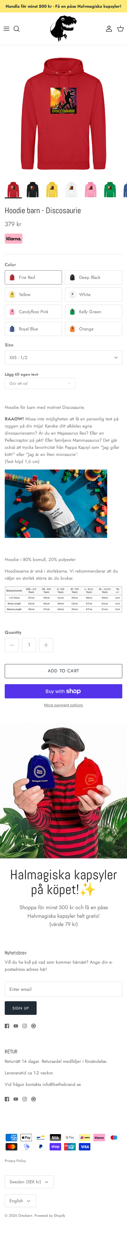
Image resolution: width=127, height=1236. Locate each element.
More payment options (63, 705)
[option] (63, 113)
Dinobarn (25, 1215)
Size (9, 345)
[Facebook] (7, 1026)
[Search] (19, 28)
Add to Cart (63, 671)
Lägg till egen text (21, 374)
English (16, 1201)
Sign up (20, 1008)
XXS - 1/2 (18, 357)
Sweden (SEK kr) (25, 1182)
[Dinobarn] (63, 28)
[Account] (107, 28)
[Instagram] (24, 1026)
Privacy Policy (15, 1160)
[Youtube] (16, 1026)
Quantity (13, 632)
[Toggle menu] (6, 28)
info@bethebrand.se (62, 1084)
